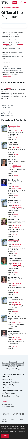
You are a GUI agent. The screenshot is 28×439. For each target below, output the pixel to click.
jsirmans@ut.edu (16, 322)
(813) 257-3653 (16, 337)
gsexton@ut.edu (16, 304)
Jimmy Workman (14, 331)
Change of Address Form (9, 68)
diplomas (5, 50)
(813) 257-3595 (16, 263)
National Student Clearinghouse (10, 75)
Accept (5, 435)
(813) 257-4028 (16, 186)
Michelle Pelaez (13, 277)
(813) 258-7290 (16, 302)
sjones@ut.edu (16, 227)
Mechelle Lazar (13, 240)
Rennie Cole (12, 159)
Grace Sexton (13, 297)
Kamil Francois (13, 180)
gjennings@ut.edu (16, 207)
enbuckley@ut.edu (17, 147)
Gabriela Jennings (14, 200)
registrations (11, 34)
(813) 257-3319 (16, 283)
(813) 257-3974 (16, 205)
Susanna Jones (13, 219)
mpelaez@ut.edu (16, 285)
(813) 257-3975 (16, 225)
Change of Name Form (16, 70)
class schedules (12, 56)
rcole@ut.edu (15, 167)
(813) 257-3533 (16, 166)
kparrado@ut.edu (16, 265)
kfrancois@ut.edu (16, 188)
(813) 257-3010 (16, 244)
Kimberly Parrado (14, 258)
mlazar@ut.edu (16, 246)
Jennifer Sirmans (14, 316)
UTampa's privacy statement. (17, 431)
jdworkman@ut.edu (17, 339)
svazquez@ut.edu (17, 130)
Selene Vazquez (14, 126)
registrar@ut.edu (9, 115)
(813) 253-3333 (6, 408)
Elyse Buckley (13, 143)
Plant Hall (8, 88)
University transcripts (12, 48)
